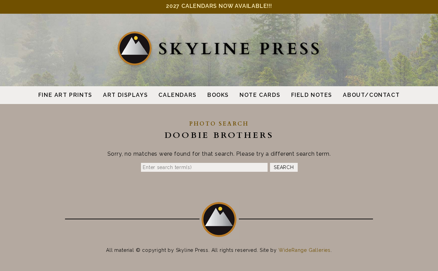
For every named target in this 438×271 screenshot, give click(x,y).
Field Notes (312, 95)
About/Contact (371, 95)
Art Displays (125, 95)
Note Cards (260, 95)
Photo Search (219, 124)
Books (218, 95)
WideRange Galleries (305, 250)
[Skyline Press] (219, 64)
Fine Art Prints (65, 95)
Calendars (177, 95)
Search (284, 167)
